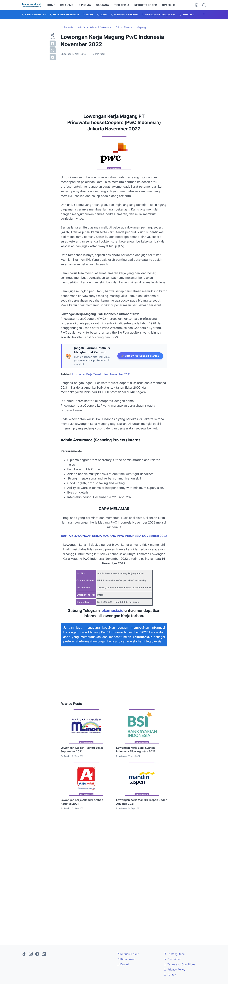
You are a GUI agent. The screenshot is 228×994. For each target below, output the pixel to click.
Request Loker (129, 954)
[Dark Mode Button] (197, 5)
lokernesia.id (112, 610)
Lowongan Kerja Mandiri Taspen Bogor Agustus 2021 (141, 801)
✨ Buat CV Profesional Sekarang (140, 355)
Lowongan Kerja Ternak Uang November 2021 (101, 374)
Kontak (171, 974)
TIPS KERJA (121, 5)
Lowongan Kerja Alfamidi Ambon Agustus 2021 (82, 801)
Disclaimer (174, 959)
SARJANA (102, 5)
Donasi (124, 964)
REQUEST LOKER (145, 5)
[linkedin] (44, 954)
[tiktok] (24, 954)
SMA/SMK (66, 5)
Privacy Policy (176, 969)
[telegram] (53, 57)
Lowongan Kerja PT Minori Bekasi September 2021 (82, 749)
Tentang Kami (176, 954)
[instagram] (31, 954)
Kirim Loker (127, 959)
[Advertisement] (114, 83)
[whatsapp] (53, 50)
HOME (51, 5)
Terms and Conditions (181, 964)
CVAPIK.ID (168, 5)
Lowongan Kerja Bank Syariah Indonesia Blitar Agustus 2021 (135, 749)
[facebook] (53, 44)
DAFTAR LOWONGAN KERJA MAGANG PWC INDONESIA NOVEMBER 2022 (114, 536)
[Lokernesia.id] (31, 5)
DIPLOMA (84, 5)
